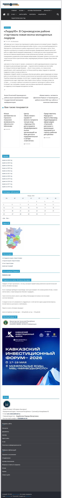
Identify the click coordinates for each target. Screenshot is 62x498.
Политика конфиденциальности (11, 445)
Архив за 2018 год (7, 181)
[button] (24, 10)
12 (4, 207)
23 (37, 211)
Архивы (4, 435)
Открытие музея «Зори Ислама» (11, 260)
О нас (13, 14)
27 (12, 214)
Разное (4, 471)
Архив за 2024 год (7, 165)
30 (37, 214)
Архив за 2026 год (7, 160)
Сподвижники (6, 458)
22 (28, 211)
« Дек (3, 218)
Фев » (7, 218)
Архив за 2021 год (7, 173)
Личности (47, 10)
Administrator (15, 41)
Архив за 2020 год (7, 176)
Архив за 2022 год (7, 171)
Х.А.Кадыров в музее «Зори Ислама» (12, 258)
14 (20, 207)
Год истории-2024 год (18, 18)
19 (4, 211)
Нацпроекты (42, 14)
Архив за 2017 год (7, 184)
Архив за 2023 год (7, 168)
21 (20, 211)
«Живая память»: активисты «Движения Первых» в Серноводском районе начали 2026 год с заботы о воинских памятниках (45, 98)
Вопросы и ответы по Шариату (11, 464)
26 (4, 214)
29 (28, 214)
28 (20, 214)
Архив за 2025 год (7, 163)
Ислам (21, 10)
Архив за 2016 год (7, 186)
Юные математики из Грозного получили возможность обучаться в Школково (10, 120)
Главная (14, 10)
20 (12, 211)
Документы (5, 431)
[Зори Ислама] (4, 14)
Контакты (32, 14)
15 (28, 207)
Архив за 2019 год (7, 178)
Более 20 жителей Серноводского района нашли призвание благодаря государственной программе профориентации (16, 98)
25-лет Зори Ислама (7, 263)
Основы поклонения (34, 10)
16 (37, 207)
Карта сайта (23, 14)
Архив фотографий (7, 266)
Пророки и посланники (9, 454)
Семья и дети (6, 475)
